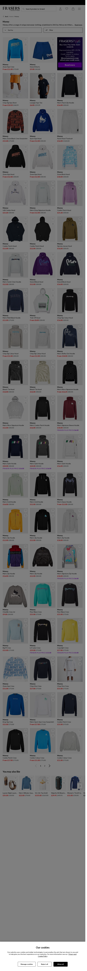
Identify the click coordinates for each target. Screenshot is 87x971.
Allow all (60, 964)
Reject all (44, 964)
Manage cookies (27, 964)
